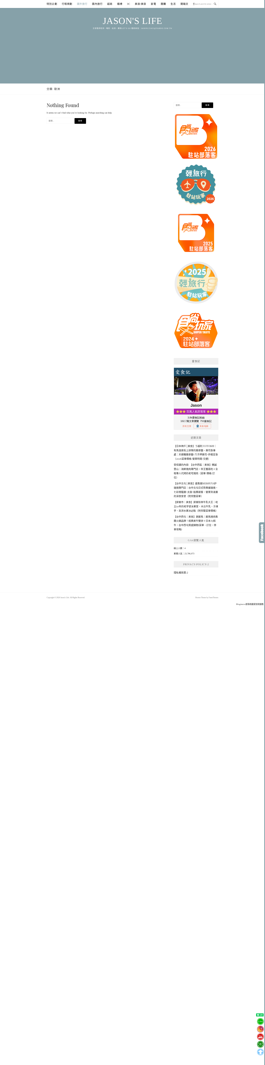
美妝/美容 (140, 4)
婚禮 (119, 4)
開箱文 (184, 4)
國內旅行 (97, 4)
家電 (153, 4)
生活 (173, 4)
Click (262, 532)
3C (128, 4)
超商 (109, 4)
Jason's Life (132, 21)
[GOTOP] (260, 1052)
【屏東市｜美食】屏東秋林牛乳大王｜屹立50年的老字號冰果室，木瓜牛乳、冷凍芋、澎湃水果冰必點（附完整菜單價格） (196, 506)
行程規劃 (67, 4)
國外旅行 (82, 4)
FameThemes (213, 597)
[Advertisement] (132, 52)
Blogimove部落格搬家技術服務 (249, 604)
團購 (163, 4)
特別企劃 (52, 4)
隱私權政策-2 (181, 572)
